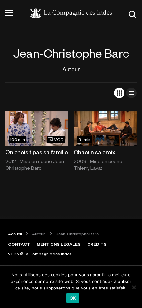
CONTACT (19, 244)
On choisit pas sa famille (36, 152)
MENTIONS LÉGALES (59, 244)
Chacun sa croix (94, 152)
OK (73, 298)
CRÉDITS (97, 244)
